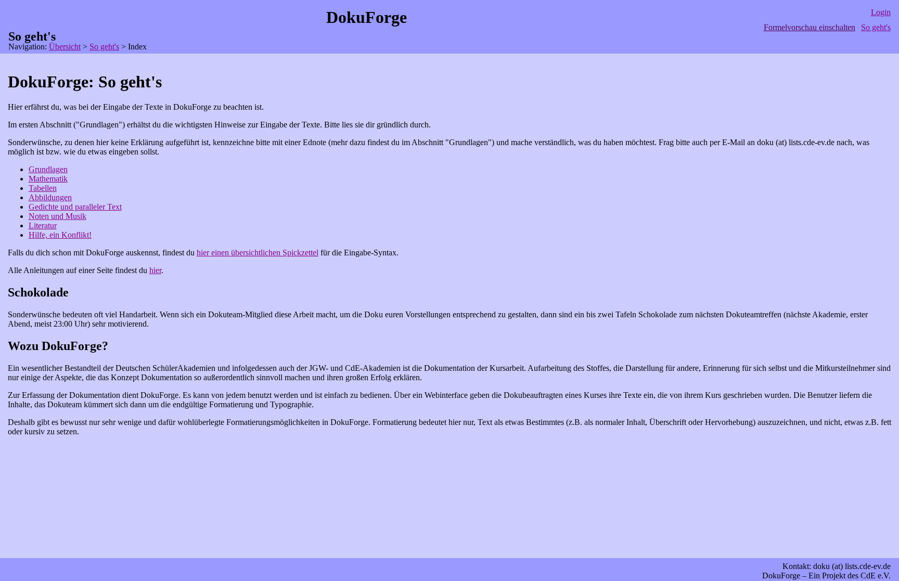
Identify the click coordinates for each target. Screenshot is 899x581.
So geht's (876, 27)
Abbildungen (50, 197)
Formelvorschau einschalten (809, 27)
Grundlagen (48, 169)
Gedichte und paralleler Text (75, 206)
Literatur (43, 225)
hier (155, 270)
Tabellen (43, 188)
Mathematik (48, 178)
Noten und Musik (57, 216)
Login (881, 12)
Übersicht (65, 46)
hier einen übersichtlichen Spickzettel (257, 252)
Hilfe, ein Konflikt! (60, 234)
